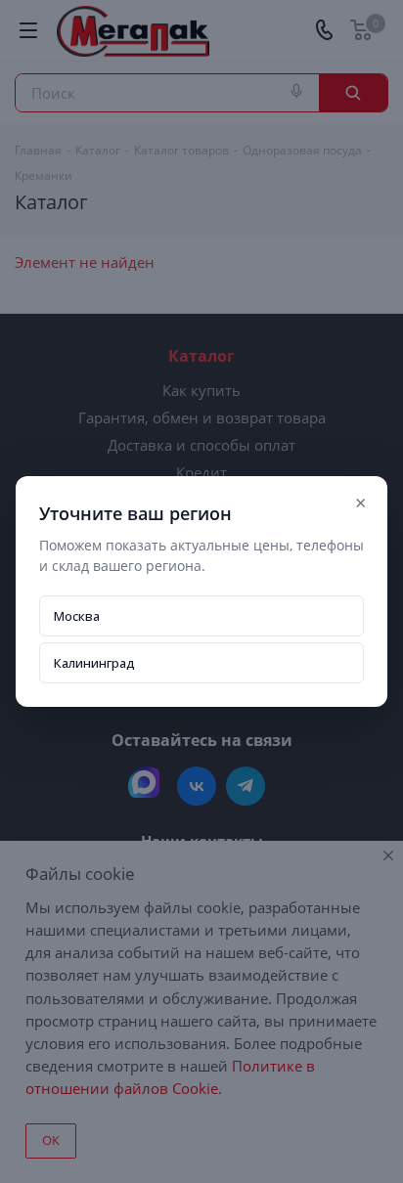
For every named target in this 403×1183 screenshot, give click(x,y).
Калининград (94, 663)
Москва (77, 616)
